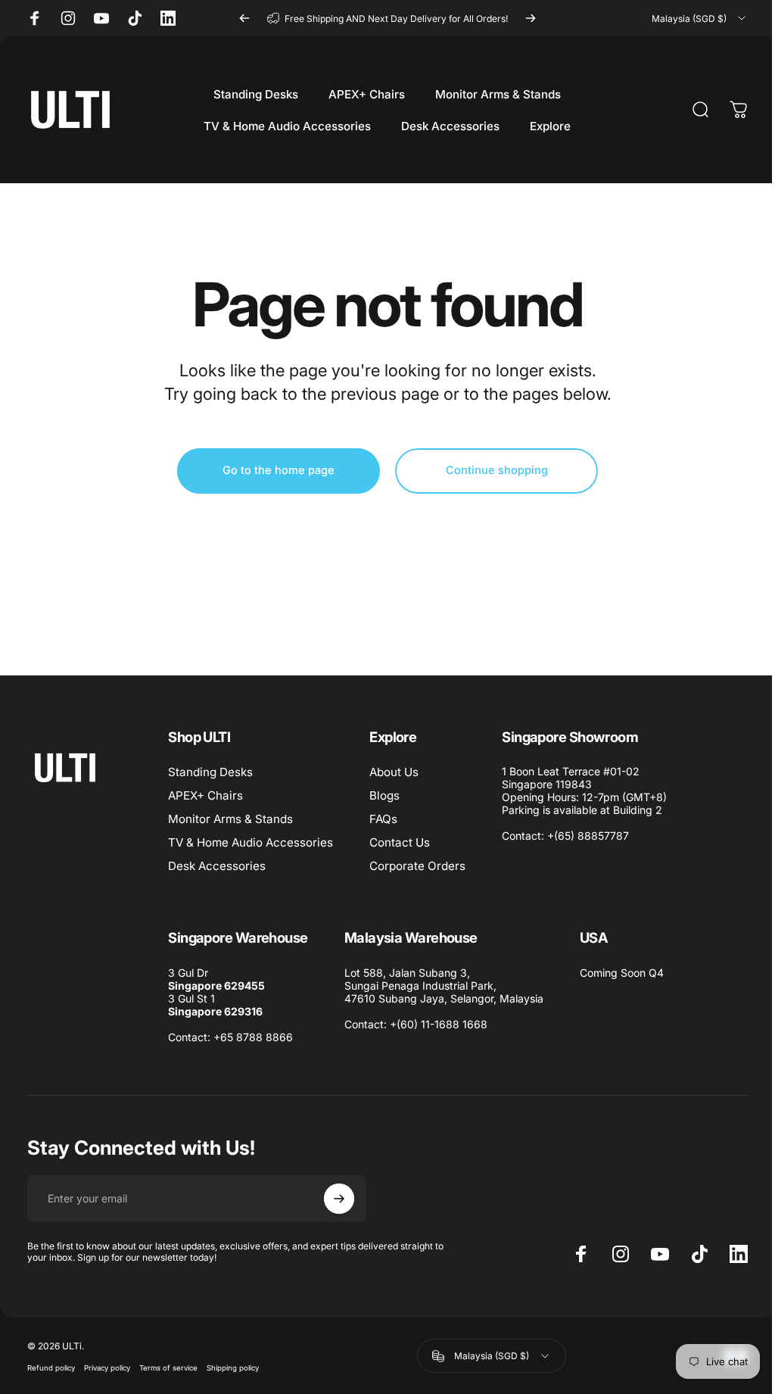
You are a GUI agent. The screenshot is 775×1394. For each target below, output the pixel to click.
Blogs (384, 795)
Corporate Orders (417, 866)
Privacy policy (107, 1368)
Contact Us (399, 842)
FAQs (383, 819)
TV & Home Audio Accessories (250, 842)
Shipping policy (233, 1368)
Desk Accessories (217, 866)
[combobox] (700, 18)
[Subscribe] (339, 1198)
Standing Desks (210, 772)
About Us (394, 772)
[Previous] (244, 18)
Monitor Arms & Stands (230, 819)
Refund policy (51, 1368)
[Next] (530, 18)
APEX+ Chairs (205, 795)
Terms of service (168, 1368)
